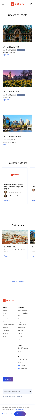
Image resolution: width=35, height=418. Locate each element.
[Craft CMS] (17, 4)
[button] (20, 413)
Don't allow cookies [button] (7, 414)
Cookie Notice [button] (20, 409)
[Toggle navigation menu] (6, 4)
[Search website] (30, 4)
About (20, 345)
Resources (21, 307)
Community (21, 357)
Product (5, 307)
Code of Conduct (17, 282)
